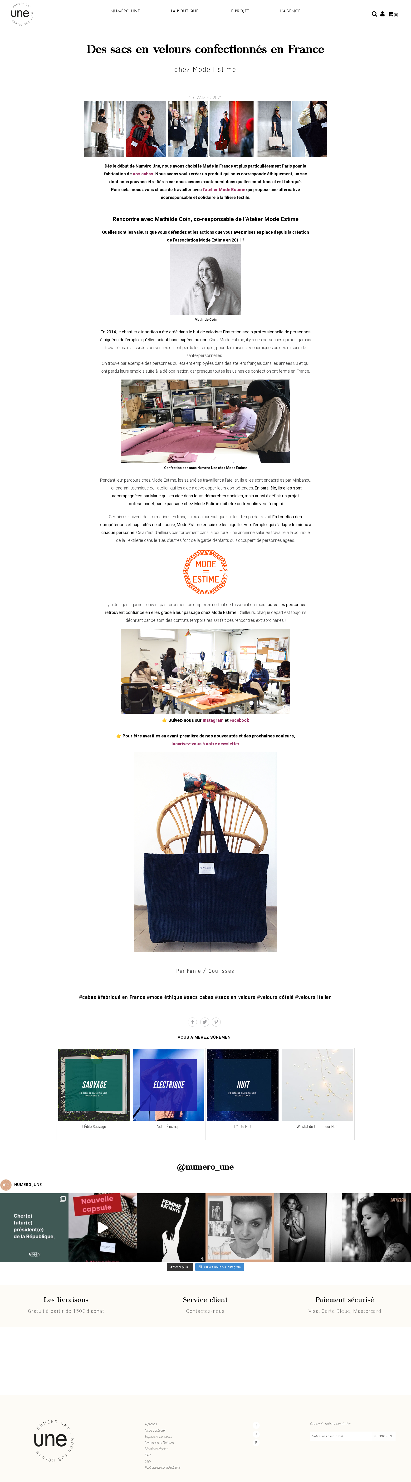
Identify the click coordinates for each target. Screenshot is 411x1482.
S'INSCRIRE (383, 1436)
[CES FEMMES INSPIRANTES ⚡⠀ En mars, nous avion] (376, 1227)
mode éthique (166, 997)
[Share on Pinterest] (216, 1022)
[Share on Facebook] (192, 1022)
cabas (89, 997)
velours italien (315, 997)
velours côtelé (277, 997)
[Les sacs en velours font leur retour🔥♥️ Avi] (102, 1227)
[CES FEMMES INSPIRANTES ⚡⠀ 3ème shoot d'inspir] (240, 1227)
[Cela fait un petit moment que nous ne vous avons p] (34, 1227)
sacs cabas (200, 997)
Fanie (194, 971)
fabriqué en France (123, 997)
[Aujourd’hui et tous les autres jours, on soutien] (308, 1227)
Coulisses (222, 971)
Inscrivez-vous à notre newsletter (205, 743)
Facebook (239, 720)
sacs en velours (237, 997)
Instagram (213, 720)
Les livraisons (66, 1300)
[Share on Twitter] (204, 1022)
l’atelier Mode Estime (223, 189)
